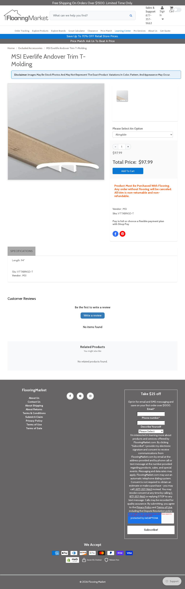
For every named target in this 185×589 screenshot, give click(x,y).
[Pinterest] (80, 396)
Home (11, 48)
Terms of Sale (34, 428)
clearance (93, 30)
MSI (125, 209)
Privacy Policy (34, 420)
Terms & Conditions (34, 413)
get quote (165, 30)
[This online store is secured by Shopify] (72, 559)
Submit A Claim (34, 417)
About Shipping (34, 405)
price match (106, 30)
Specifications (21, 251)
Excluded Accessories (30, 48)
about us (152, 30)
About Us (34, 398)
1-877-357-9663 (143, 489)
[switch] (175, 10)
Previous (111, 93)
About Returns (34, 409)
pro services (139, 30)
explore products (40, 30)
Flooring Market (97, 581)
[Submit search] (130, 15)
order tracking (22, 30)
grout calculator (76, 30)
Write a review (93, 315)
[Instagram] (90, 396)
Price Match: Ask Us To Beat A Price (92, 41)
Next (171, 93)
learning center (123, 30)
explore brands (58, 30)
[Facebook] (70, 396)
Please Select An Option (128, 128)
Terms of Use (34, 424)
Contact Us (34, 401)
